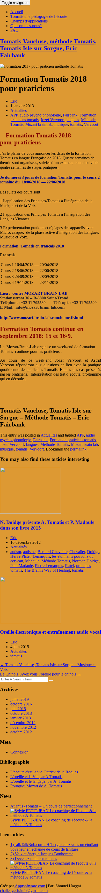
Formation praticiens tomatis (73, 440)
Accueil (16, 12)
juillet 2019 (19, 699)
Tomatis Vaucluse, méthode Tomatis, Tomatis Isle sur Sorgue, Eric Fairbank (48, 48)
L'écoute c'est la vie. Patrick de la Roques (44, 772)
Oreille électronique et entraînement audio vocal (50, 632)
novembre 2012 (23, 727)
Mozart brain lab (38, 124)
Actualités (18, 110)
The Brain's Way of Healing (47, 570)
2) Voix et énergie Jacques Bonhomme (41, 854)
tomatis (76, 124)
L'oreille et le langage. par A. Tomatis (40, 781)
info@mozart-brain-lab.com (39, 307)
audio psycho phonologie (40, 115)
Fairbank (70, 115)
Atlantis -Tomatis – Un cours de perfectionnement (51, 806)
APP (14, 115)
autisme (29, 551)
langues (73, 120)
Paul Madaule (21, 565)
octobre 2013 (21, 713)
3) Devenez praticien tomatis (33, 858)
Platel (69, 565)
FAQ (14, 30)
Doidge (93, 551)
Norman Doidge (85, 561)
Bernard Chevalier (52, 551)
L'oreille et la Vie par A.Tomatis (36, 776)
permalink (78, 449)
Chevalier (77, 551)
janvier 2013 (20, 718)
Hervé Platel (20, 556)
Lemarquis (41, 556)
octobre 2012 (21, 732)
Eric (13, 101)
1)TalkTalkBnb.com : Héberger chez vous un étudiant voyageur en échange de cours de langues (54, 846)
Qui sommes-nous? (26, 26)
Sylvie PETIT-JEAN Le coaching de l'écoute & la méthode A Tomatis (51, 822)
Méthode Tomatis (54, 444)
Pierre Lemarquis (49, 565)
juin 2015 (18, 708)
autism (15, 551)
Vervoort (91, 124)
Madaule (32, 561)
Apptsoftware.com (29, 886)
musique (61, 124)
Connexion (19, 752)
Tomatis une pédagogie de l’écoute (38, 16)
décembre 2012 (22, 722)
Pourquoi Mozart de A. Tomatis (36, 786)
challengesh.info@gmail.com (24, 890)
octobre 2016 (21, 704)
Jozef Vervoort (52, 120)
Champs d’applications (29, 21)
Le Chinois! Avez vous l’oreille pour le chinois (40, 674)
